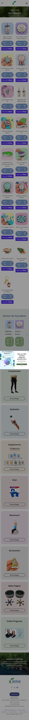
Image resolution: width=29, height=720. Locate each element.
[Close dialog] (27, 351)
